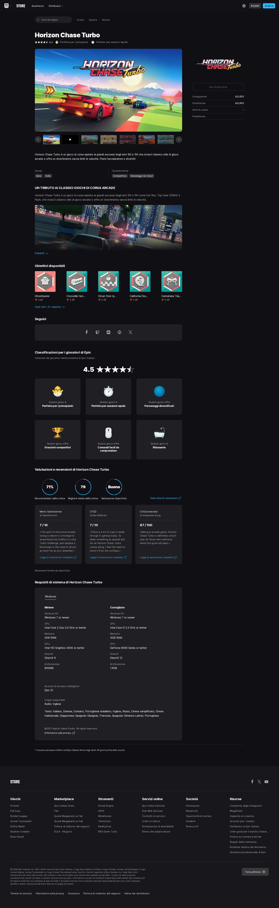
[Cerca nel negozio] (38, 19)
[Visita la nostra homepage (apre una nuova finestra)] (119, 332)
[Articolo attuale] (51, 139)
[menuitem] (80, 19)
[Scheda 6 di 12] (146, 139)
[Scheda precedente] (38, 139)
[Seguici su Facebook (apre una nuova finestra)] (86, 332)
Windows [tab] (50, 596)
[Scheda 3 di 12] (89, 139)
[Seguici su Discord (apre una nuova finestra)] (108, 332)
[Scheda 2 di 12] (70, 139)
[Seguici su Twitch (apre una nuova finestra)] (97, 332)
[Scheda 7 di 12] (165, 139)
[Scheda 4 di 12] (108, 139)
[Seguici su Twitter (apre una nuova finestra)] (130, 332)
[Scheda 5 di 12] (127, 139)
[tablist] (108, 596)
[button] (108, 253)
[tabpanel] (108, 639)
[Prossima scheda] (179, 139)
